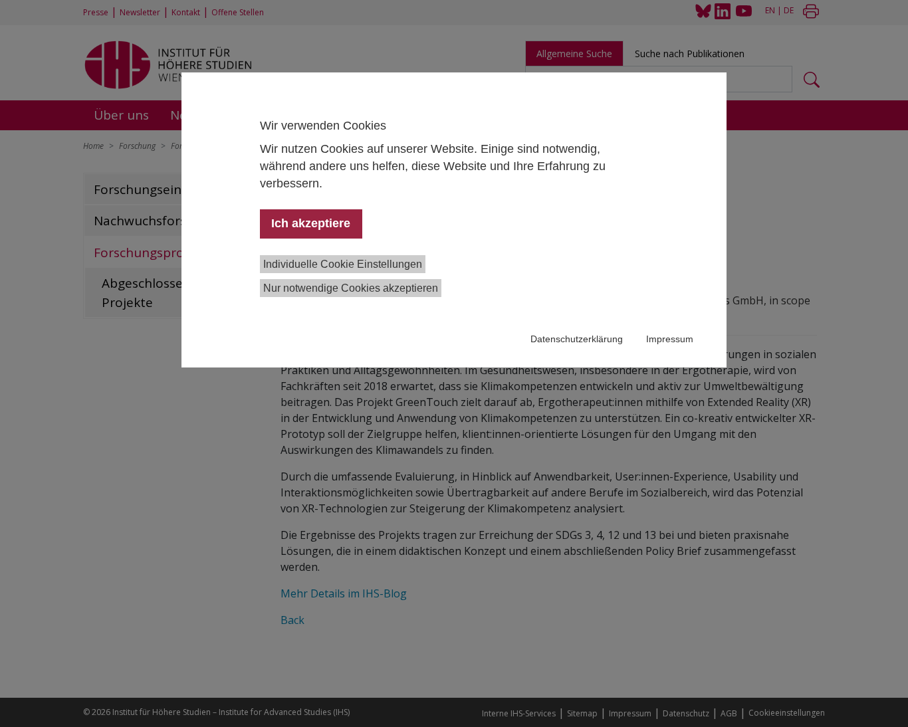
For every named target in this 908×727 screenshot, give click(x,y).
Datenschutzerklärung (576, 339)
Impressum (669, 339)
